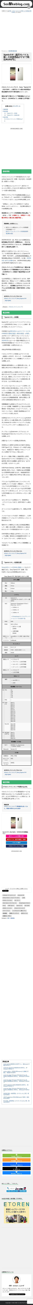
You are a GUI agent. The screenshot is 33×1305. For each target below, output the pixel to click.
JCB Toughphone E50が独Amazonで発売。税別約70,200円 (16, 1097)
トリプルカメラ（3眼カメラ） (19, 910)
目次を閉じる (16, 106)
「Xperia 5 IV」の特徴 (10, 113)
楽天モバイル (24, 913)
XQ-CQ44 (27, 905)
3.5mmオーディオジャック (9, 895)
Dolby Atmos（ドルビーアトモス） (11, 897)
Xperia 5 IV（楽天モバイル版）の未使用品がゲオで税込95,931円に (16, 57)
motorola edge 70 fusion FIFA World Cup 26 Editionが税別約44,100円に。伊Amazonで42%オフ (16, 1081)
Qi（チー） (17, 900)
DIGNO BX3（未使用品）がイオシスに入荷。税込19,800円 (16, 1094)
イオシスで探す (16, 842)
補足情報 (5, 117)
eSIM (23, 897)
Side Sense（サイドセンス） (10, 902)
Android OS (21, 895)
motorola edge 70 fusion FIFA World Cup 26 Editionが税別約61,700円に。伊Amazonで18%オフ (16, 1090)
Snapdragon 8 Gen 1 (24, 902)
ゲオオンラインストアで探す (16, 846)
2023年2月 (5, 340)
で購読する (16, 1156)
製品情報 (5, 111)
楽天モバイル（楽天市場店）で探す (16, 839)
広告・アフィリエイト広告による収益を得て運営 (20, 11)
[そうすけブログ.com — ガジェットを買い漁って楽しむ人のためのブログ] (16, 4)
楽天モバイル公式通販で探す (16, 836)
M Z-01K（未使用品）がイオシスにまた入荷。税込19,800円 (16, 1101)
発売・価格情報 (11, 918)
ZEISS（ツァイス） (7, 908)
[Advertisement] (16, 31)
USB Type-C (11, 905)
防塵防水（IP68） (7, 915)
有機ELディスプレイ (14, 913)
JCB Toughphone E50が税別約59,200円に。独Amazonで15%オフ (15, 1085)
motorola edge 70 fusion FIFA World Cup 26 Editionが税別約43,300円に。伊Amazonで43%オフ (16, 1076)
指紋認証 (5, 913)
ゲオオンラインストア (15, 307)
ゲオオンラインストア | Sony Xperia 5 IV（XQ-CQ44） (15, 299)
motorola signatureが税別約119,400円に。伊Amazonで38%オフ (15, 1068)
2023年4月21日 (12, 51)
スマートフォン (6, 910)
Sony (4, 905)
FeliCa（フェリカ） (7, 900)
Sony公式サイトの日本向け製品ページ (13, 567)
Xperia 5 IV (19, 905)
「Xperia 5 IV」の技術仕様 (11, 115)
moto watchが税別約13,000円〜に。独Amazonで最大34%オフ (16, 1064)
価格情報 (5, 109)
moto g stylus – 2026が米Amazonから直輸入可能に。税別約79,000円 (16, 1072)
